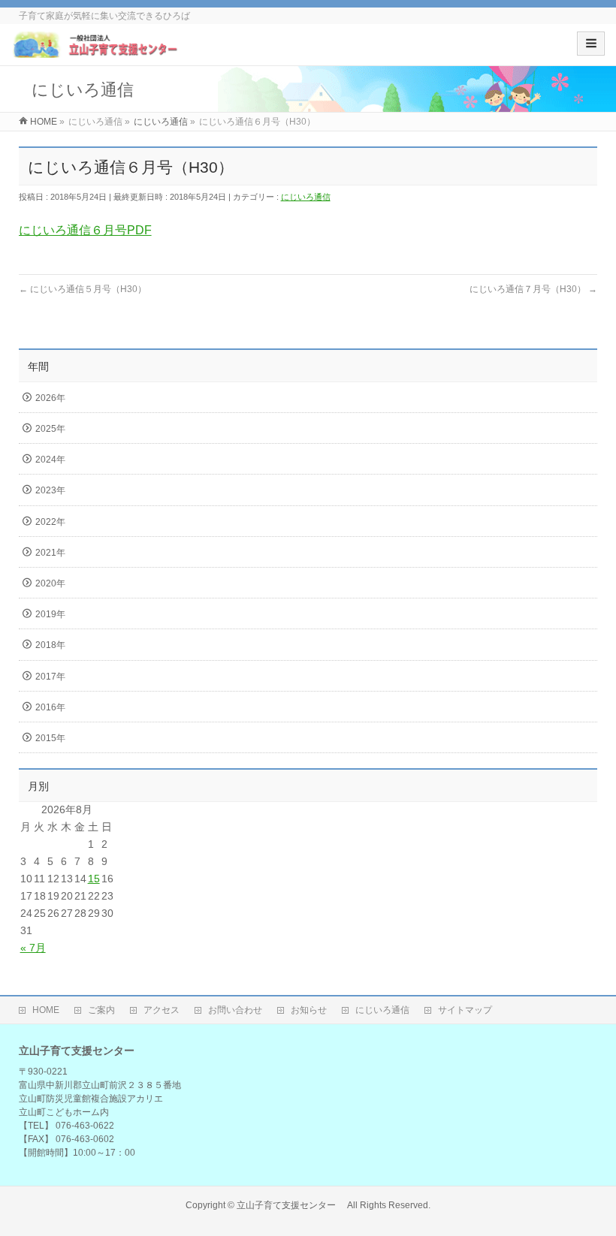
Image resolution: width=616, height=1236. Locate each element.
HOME (45, 1010)
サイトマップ (465, 1010)
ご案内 (101, 1010)
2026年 (50, 398)
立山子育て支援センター (291, 1205)
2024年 (50, 459)
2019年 (50, 614)
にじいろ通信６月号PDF (85, 230)
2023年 (50, 490)
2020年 (50, 583)
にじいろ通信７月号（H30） (533, 289)
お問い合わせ (235, 1010)
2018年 (50, 645)
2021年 (50, 552)
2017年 (50, 676)
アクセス (161, 1010)
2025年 (50, 429)
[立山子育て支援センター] (96, 50)
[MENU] (591, 44)
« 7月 (33, 948)
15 (94, 879)
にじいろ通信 (306, 196)
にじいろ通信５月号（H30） (82, 289)
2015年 (50, 738)
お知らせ (309, 1010)
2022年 (50, 522)
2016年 (50, 707)
